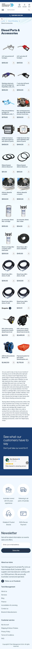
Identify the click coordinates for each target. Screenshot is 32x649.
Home (3, 21)
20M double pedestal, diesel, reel (8, 356)
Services (4, 595)
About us (4, 591)
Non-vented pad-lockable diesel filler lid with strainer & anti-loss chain (23, 112)
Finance (3, 602)
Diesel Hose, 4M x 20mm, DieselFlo (22, 247)
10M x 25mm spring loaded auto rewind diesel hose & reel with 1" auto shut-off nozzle (23, 330)
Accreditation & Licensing (9, 605)
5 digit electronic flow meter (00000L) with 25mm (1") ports (23, 139)
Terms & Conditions (7, 635)
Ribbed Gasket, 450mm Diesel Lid (22, 166)
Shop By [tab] (2, 19)
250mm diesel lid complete (7, 193)
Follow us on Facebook (12, 581)
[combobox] (18, 10)
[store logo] (8, 5)
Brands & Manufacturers (9, 612)
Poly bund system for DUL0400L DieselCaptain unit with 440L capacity (23, 357)
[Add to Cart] (13, 62)
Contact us (4, 608)
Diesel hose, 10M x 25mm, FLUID (22, 302)
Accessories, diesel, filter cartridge (8, 220)
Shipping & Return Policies (9, 628)
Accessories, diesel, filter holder (23, 220)
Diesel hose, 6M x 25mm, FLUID (22, 275)
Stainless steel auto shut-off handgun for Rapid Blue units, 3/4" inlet (8, 85)
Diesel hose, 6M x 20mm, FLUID (7, 275)
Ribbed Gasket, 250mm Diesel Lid (7, 166)
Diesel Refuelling (13, 21)
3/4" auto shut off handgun (22, 57)
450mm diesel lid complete (22, 193)
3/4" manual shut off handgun (8, 57)
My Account (5, 625)
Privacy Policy (5, 631)
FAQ (2, 638)
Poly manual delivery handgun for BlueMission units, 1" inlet (8, 112)
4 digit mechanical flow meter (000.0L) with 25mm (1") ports (7, 139)
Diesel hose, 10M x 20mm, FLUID (7, 302)
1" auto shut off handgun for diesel (23, 84)
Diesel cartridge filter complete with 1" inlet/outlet (8, 248)
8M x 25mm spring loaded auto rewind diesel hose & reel (7, 330)
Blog (2, 598)
